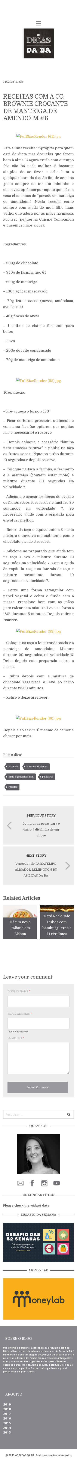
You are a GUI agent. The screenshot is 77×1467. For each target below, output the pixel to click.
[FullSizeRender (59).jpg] (38, 631)
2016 (7, 1418)
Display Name (18, 991)
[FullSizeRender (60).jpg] (38, 718)
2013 (7, 1432)
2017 (7, 1413)
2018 (7, 1409)
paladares (47, 776)
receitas (13, 787)
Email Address (19, 1013)
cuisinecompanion (37, 766)
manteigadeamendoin (21, 776)
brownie (13, 766)
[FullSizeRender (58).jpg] (38, 381)
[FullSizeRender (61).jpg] (38, 136)
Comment (15, 1037)
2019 (7, 1404)
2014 (7, 1427)
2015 (7, 1423)
